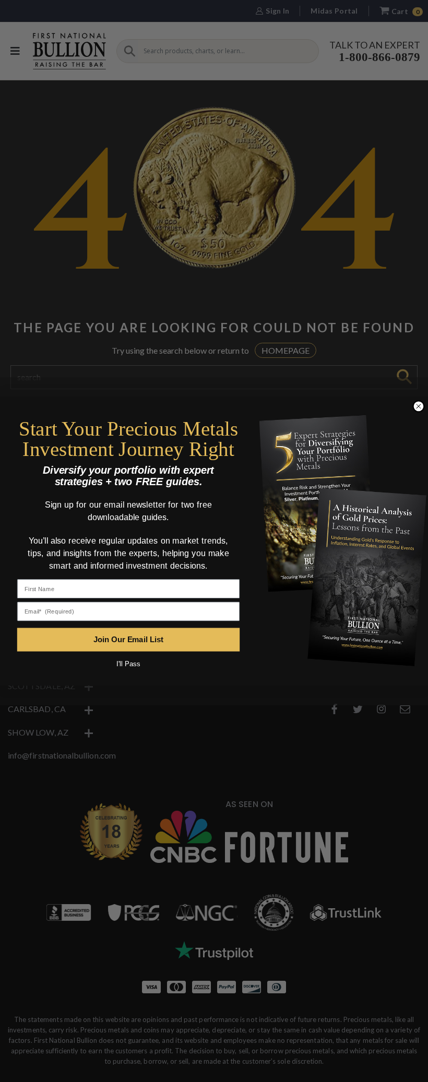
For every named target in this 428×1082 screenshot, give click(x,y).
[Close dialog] (418, 406)
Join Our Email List (128, 639)
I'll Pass (128, 663)
